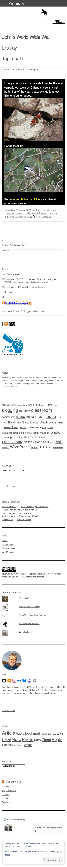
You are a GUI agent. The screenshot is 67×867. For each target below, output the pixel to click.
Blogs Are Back (9, 790)
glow (19, 422)
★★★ (34, 447)
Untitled (5, 786)
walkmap (5, 447)
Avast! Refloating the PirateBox (34, 506)
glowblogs (47, 422)
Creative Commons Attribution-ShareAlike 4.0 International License (31, 575)
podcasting (16, 437)
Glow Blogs (30, 422)
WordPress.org (8, 552)
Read (46, 739)
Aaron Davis (22, 405)
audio (43, 405)
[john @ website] (35, 680)
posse (45, 210)
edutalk (31, 416)
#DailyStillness (9, 404)
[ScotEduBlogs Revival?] (33, 621)
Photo (28, 739)
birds (55, 405)
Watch (28, 744)
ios (44, 427)
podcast (5, 437)
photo (55, 432)
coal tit (28, 213)
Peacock (43, 213)
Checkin (45, 734)
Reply (57, 739)
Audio (20, 733)
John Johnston (8, 486)
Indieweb (34, 427)
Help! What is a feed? (11, 274)
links (36, 432)
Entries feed (7, 544)
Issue (54, 734)
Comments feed (9, 548)
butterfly (19, 213)
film (59, 417)
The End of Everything (27, 509)
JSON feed (7, 291)
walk (58, 441)
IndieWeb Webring (13, 244)
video (52, 442)
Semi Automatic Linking (29, 606)
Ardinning (34, 404)
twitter (28, 441)
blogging (10, 410)
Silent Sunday (12, 441)
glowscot (59, 422)
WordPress (20, 446)
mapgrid (44, 433)
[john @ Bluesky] (24, 680)
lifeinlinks (26, 433)
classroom (41, 410)
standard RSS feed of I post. (26, 286)
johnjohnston (7, 509)
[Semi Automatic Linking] (33, 604)
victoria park (41, 441)
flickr (4, 422)
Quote (38, 740)
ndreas (5, 512)
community (8, 417)
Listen (6, 739)
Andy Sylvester (8, 516)
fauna (35, 213)
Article (8, 732)
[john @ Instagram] (14, 680)
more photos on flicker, (26, 199)
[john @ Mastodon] (29, 680)
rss (43, 437)
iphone (50, 427)
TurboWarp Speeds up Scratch (32, 615)
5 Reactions (45, 216)
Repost (7, 745)
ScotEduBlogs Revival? (29, 623)
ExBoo (41, 417)
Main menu (16, 3)
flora (11, 422)
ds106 (20, 416)
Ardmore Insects (24, 519)
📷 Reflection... (25, 631)
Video (20, 745)
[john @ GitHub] (4, 680)
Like (60, 733)
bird (50, 405)
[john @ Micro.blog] (9, 680)
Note (16, 739)
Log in (4, 540)
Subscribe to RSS (13, 279)
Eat (49, 733)
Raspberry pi (32, 437)
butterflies (9, 213)
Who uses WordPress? (29, 516)
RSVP (14, 745)
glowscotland (10, 427)
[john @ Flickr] (19, 680)
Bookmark (33, 733)
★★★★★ (58, 447)
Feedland (6, 802)
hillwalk (23, 427)
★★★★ (45, 446)
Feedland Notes (13, 781)
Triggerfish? (24, 597)
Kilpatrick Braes (11, 433)
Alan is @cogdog (9, 506)
